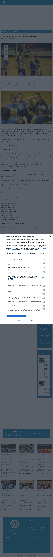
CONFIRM (16, 315)
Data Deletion (19, 320)
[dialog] (26, 278)
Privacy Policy (34, 320)
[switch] (43, 263)
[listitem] (26, 260)
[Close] (50, 236)
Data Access (26, 320)
